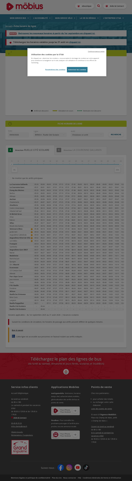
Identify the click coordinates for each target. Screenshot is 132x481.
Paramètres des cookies (55, 69)
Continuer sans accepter (96, 51)
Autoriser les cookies (77, 70)
